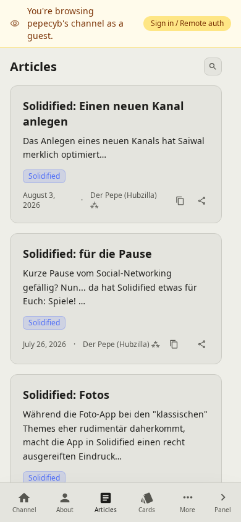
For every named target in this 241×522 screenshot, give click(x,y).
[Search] (213, 66)
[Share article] (202, 201)
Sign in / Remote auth (187, 23)
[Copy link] (180, 201)
